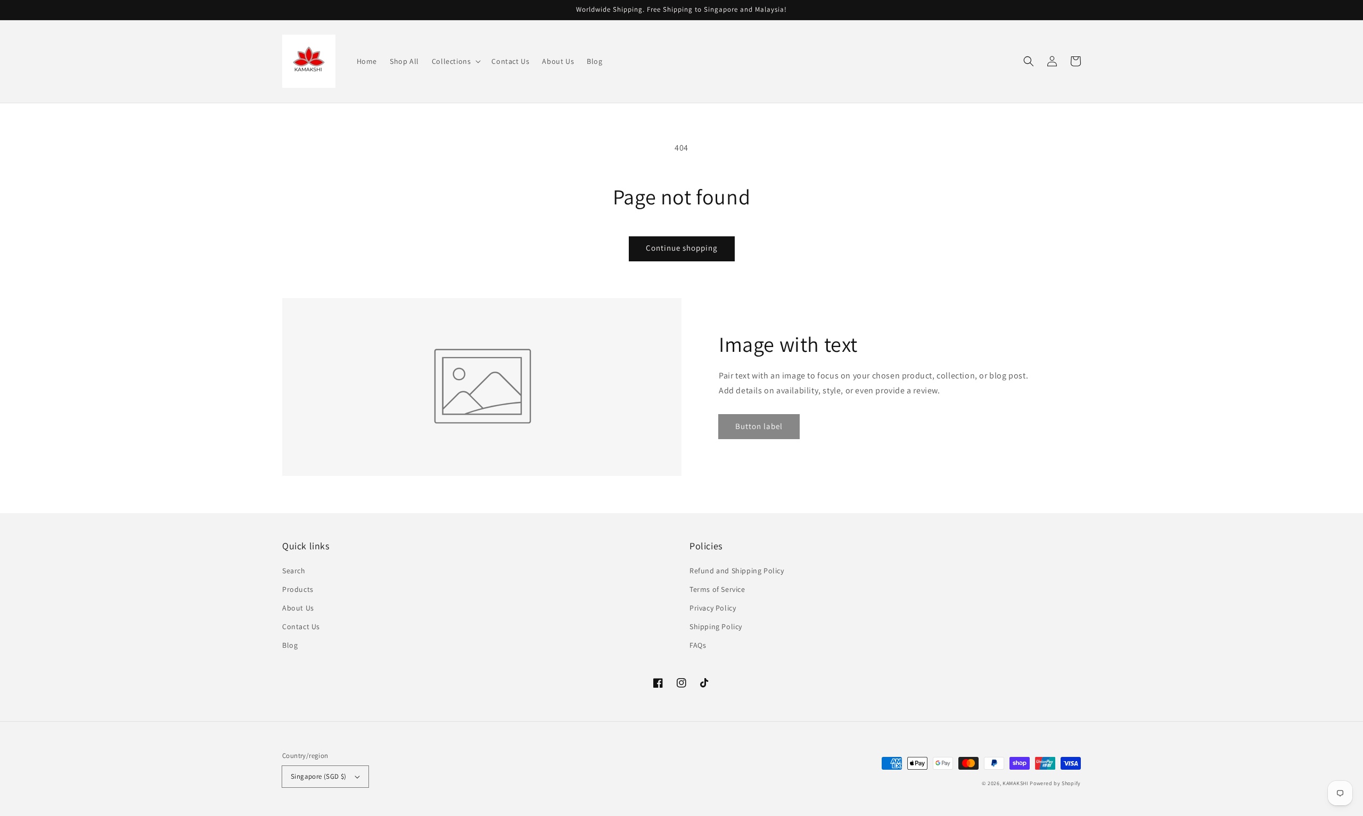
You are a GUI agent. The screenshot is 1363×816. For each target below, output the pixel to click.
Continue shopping (682, 248)
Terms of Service (717, 589)
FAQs (697, 645)
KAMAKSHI (1016, 783)
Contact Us (301, 626)
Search (294, 570)
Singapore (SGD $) (319, 776)
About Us (298, 608)
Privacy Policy (712, 608)
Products (298, 589)
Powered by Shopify (1055, 783)
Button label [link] (759, 426)
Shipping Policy (715, 626)
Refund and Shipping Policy (736, 570)
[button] (455, 61)
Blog (290, 645)
